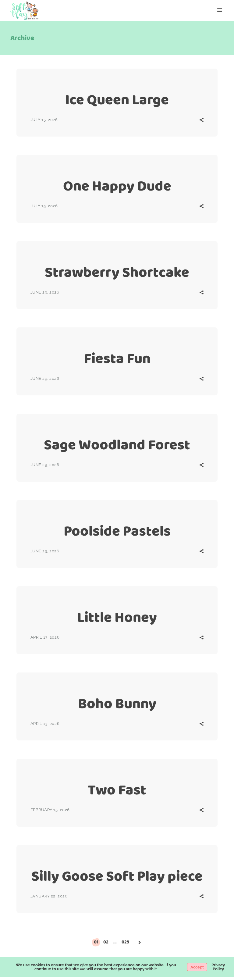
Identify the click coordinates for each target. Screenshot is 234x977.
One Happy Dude (117, 186)
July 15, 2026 (44, 119)
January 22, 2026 (48, 896)
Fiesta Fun (117, 358)
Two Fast (117, 789)
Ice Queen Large (117, 99)
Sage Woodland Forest (117, 444)
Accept (197, 967)
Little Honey (117, 617)
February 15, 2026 (50, 810)
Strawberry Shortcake (117, 272)
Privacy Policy (218, 967)
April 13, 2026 (44, 637)
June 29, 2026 (44, 292)
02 (105, 942)
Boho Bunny (117, 703)
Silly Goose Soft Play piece (117, 876)
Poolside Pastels (117, 531)
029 (125, 942)
